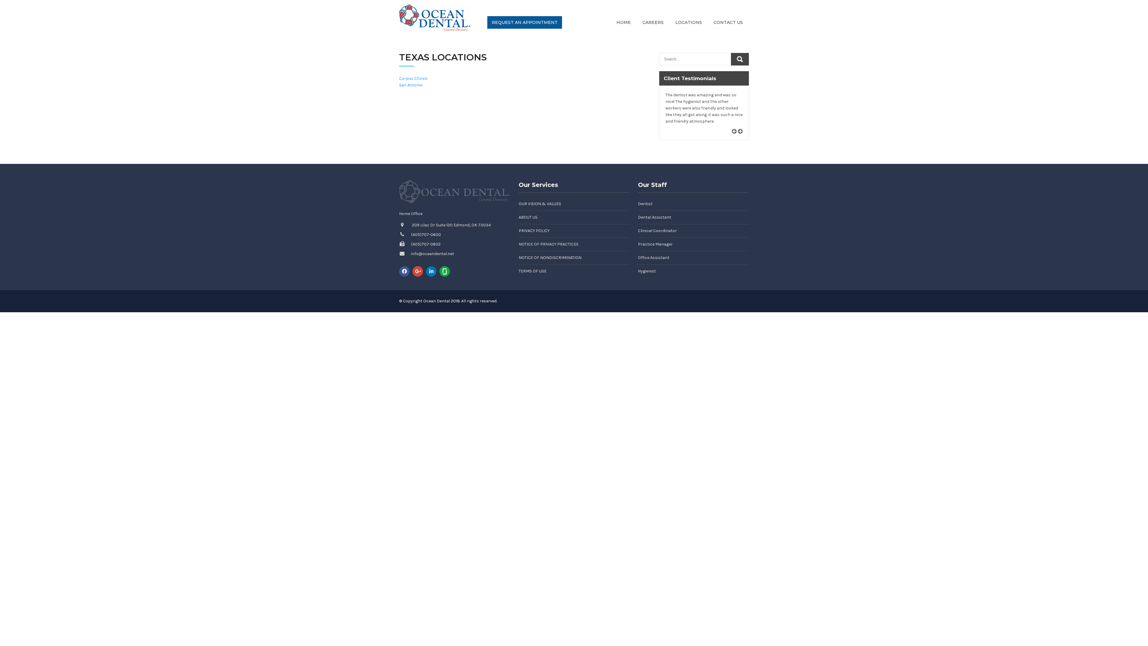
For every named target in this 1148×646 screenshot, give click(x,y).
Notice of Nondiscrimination (550, 257)
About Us (528, 217)
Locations (688, 22)
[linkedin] (431, 271)
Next (742, 138)
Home (623, 22)
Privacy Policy (534, 230)
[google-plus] (418, 271)
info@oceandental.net (432, 253)
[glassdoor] (444, 271)
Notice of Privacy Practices (548, 244)
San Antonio (411, 85)
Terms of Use (532, 271)
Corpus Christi (413, 78)
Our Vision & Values (540, 203)
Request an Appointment (525, 22)
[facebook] (404, 271)
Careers (653, 22)
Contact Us (728, 22)
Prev (736, 138)
